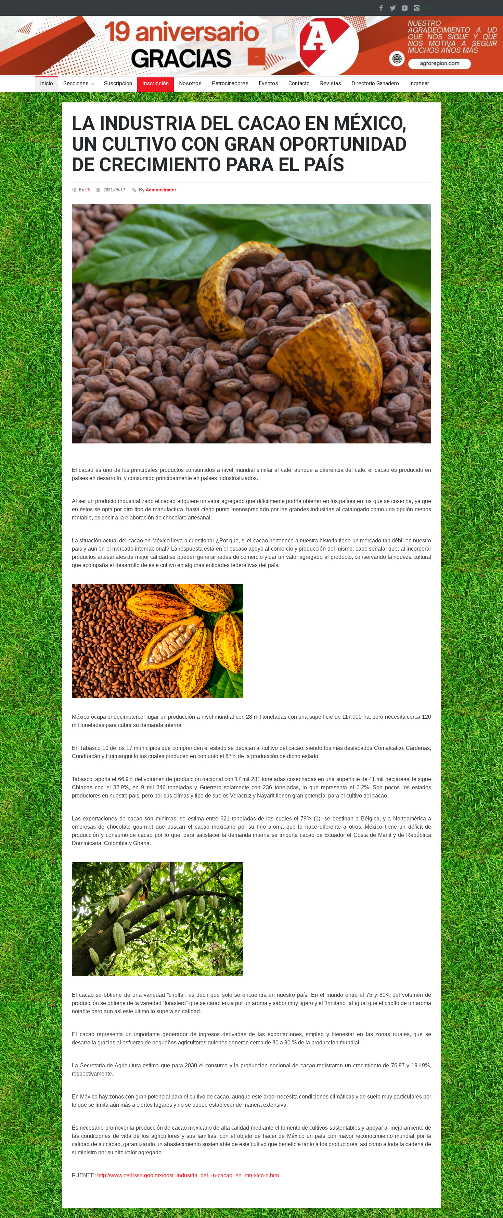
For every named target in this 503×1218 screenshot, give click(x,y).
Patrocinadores (230, 83)
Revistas (330, 83)
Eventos (268, 83)
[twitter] (393, 8)
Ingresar (419, 83)
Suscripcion (118, 83)
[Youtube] (405, 8)
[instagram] (417, 8)
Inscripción (155, 83)
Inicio (46, 83)
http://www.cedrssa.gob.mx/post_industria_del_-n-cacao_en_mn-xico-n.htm (188, 1175)
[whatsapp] (427, 8)
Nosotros (190, 83)
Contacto (299, 83)
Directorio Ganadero (375, 83)
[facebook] (381, 8)
